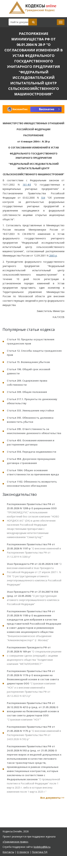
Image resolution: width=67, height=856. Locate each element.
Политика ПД (39, 852)
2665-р (53, 255)
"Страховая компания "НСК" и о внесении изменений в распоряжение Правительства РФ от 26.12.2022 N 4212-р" (33, 683)
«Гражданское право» (15, 841)
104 (43, 197)
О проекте (23, 852)
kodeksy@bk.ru (42, 846)
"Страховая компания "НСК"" (33, 711)
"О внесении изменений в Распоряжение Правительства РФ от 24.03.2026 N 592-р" (34, 733)
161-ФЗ (27, 184)
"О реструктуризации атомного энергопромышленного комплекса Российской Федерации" (33, 598)
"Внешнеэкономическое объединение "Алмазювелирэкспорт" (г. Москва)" (34, 626)
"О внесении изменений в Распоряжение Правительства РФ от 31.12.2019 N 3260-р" (34, 550)
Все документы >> (52, 797)
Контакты (8, 852)
